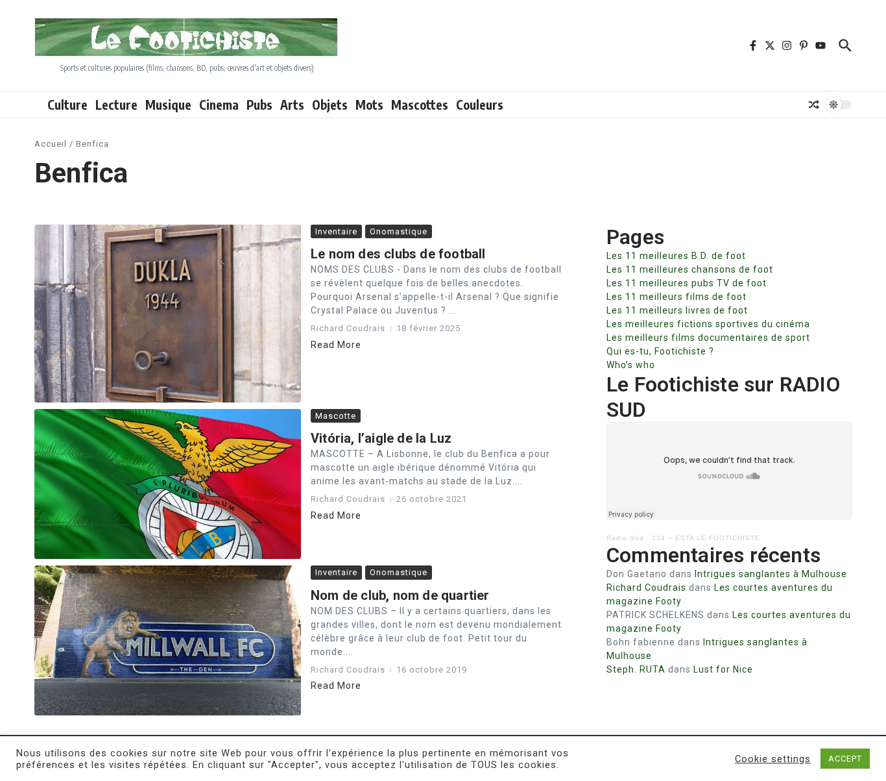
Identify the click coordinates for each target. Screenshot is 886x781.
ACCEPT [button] (845, 758)
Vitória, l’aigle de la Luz (381, 438)
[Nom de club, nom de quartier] (167, 640)
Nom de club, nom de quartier (400, 595)
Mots (369, 104)
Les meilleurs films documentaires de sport (708, 337)
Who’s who (630, 365)
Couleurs (479, 104)
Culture (67, 104)
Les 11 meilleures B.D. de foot (676, 256)
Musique (168, 104)
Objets (330, 104)
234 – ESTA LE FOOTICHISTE (706, 537)
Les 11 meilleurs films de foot (676, 296)
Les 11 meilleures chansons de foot (689, 269)
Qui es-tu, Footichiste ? (660, 351)
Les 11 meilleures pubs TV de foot (686, 283)
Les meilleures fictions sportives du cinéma (708, 324)
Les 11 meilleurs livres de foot (677, 310)
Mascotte (335, 416)
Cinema (219, 104)
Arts (292, 104)
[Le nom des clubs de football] (167, 314)
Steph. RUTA (635, 669)
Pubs (259, 104)
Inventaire (336, 231)
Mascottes (419, 104)
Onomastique (398, 231)
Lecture (116, 104)
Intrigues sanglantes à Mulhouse (771, 574)
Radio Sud (625, 537)
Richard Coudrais (646, 587)
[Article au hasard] (814, 104)
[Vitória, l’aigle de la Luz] (167, 484)
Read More (336, 345)
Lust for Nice (723, 669)
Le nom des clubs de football (398, 254)
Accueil (50, 144)
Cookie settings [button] (773, 759)
